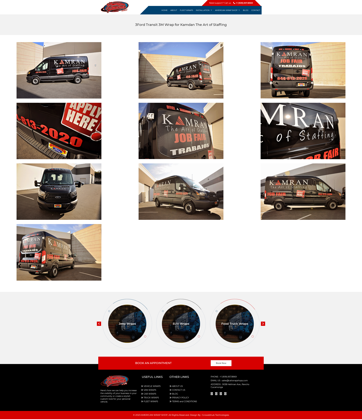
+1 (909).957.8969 (244, 3)
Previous (99, 324)
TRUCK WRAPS (151, 397)
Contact (255, 10)
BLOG (175, 394)
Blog (245, 10)
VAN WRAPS (150, 390)
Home (164, 10)
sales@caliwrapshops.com (235, 380)
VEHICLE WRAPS (152, 386)
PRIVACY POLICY (180, 397)
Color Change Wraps (235, 323)
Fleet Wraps (186, 10)
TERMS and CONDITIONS (184, 401)
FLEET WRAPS (151, 401)
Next (263, 324)
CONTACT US (178, 390)
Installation (203, 10)
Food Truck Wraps (181, 323)
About (173, 10)
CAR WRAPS (150, 394)
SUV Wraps (127, 323)
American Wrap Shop (226, 10)
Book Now (221, 363)
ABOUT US (177, 386)
